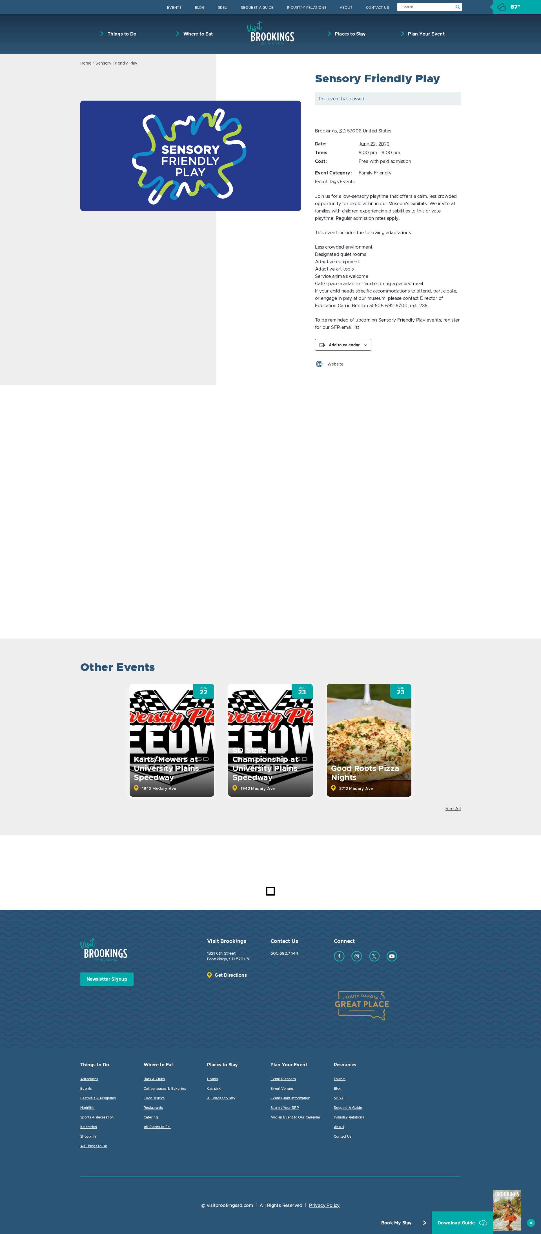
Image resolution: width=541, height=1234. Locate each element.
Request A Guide (257, 7)
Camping (214, 1088)
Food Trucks (154, 1098)
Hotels (212, 1079)
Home (86, 63)
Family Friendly (375, 173)
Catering (151, 1117)
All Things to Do (93, 1146)
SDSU (223, 7)
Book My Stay (396, 1223)
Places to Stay (350, 34)
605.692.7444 (284, 954)
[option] (190, 156)
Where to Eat (197, 34)
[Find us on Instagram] (356, 960)
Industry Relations (306, 7)
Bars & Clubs (154, 1079)
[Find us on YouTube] (392, 960)
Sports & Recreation (97, 1117)
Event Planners (283, 1079)
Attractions (89, 1079)
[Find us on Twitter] (374, 960)
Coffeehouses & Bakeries (165, 1088)
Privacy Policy (324, 1205)
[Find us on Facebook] (339, 960)
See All (453, 809)
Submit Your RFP (284, 1107)
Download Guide (457, 1223)
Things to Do (121, 34)
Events (174, 7)
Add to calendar (344, 344)
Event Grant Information (290, 1098)
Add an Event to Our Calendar (295, 1117)
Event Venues (282, 1088)
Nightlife (87, 1107)
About (346, 7)
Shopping (88, 1136)
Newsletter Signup (107, 979)
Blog (200, 7)
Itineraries (88, 1127)
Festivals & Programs (98, 1098)
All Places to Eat (157, 1127)
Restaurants (153, 1107)
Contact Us (377, 7)
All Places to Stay (221, 1098)
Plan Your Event (426, 34)
